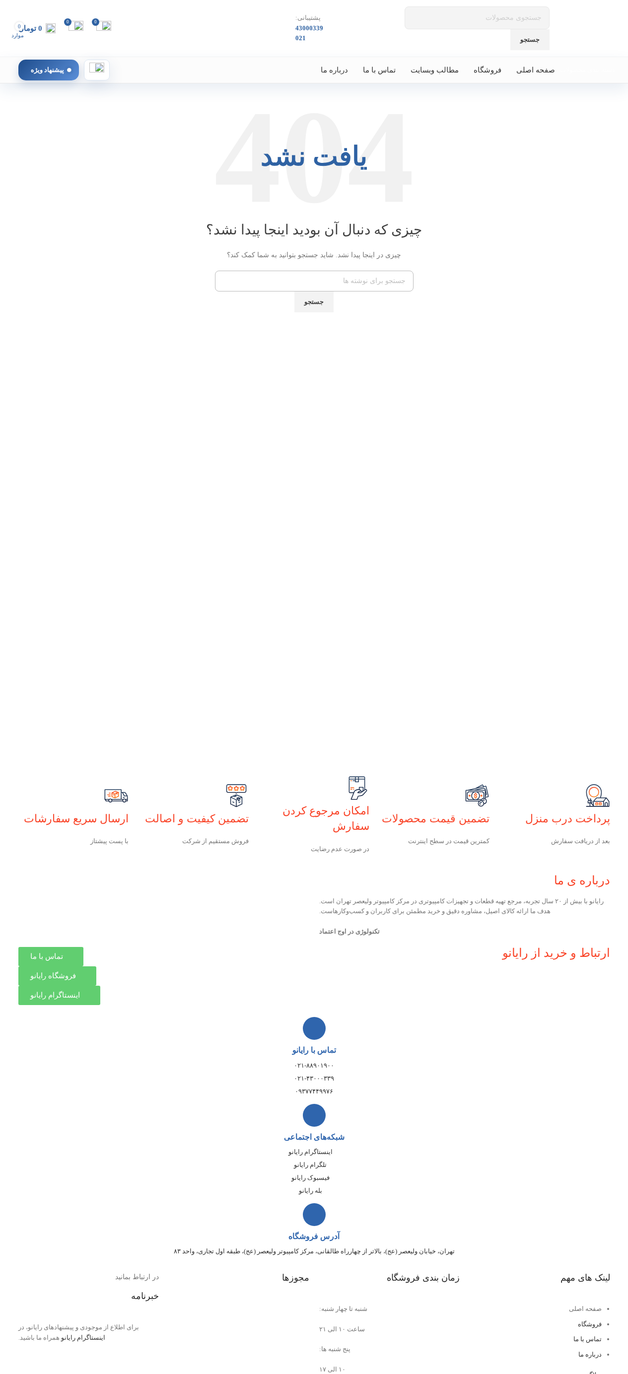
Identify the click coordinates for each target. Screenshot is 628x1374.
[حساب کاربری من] (96, 70)
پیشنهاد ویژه (47, 69)
